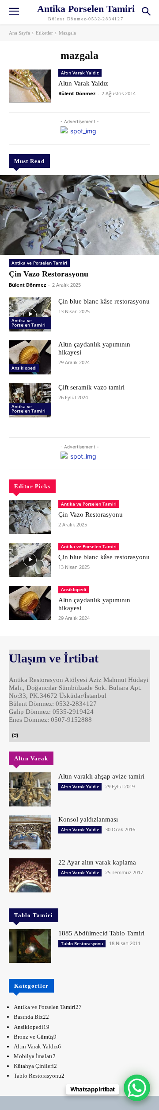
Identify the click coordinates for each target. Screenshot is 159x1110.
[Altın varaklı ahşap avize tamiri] (30, 789)
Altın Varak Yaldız (80, 73)
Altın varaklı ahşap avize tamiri (101, 776)
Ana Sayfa (19, 32)
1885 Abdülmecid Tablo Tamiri (101, 933)
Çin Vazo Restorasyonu (48, 273)
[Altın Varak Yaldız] (30, 86)
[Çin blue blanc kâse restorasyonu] (30, 314)
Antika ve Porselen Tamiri (39, 263)
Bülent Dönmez (27, 284)
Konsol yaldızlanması (88, 819)
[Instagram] (15, 736)
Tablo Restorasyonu (82, 943)
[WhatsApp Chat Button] (137, 1088)
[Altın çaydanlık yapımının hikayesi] (30, 357)
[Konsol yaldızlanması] (30, 832)
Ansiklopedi (24, 368)
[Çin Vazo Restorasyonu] (79, 215)
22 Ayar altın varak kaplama (97, 862)
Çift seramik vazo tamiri (91, 387)
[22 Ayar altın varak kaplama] (30, 875)
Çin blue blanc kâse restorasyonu (104, 301)
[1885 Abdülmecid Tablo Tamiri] (30, 946)
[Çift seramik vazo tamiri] (30, 400)
